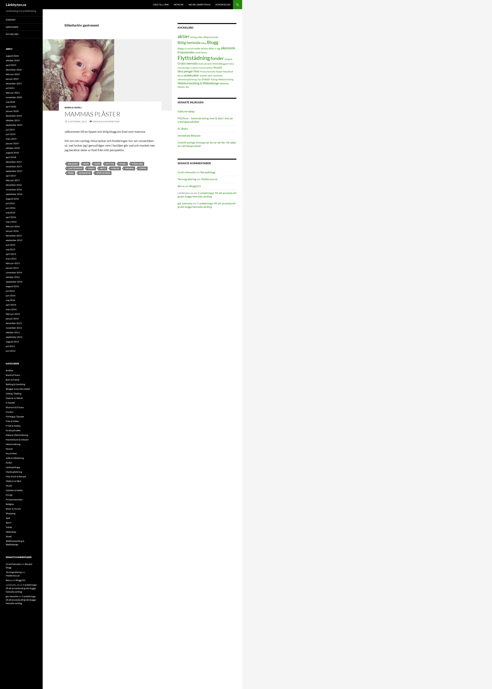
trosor (206, 79)
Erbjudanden (186, 52)
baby (86, 164)
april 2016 (11, 217)
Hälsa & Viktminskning (17, 435)
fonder (217, 58)
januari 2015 (12, 267)
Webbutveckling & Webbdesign (198, 83)
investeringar (184, 67)
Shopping (10, 513)
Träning (214, 79)
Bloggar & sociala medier (189, 48)
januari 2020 (12, 111)
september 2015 (14, 240)
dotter (110, 164)
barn (97, 164)
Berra (181, 186)
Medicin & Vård (13, 481)
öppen (142, 168)
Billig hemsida (189, 42)
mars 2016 (11, 221)
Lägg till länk (161, 4)
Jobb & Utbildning (15, 458)
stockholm (218, 75)
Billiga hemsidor (211, 37)
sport (210, 75)
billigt (203, 43)
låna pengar (185, 71)
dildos (211, 48)
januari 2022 (12, 78)
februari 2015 (13, 263)
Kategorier (12, 27)
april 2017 (11, 175)
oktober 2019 (13, 120)
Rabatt (219, 71)
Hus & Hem (11, 453)
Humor (9, 448)
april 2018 (11, 157)
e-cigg (217, 48)
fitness (204, 52)
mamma (129, 168)
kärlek (115, 168)
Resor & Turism (13, 508)
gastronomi (75, 168)
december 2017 (14, 161)
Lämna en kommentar (106, 121)
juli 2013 (10, 346)
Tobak (9, 527)
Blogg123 (195, 186)
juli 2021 (10, 88)
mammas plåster (92, 114)
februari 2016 (13, 226)
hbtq (103, 168)
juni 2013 (10, 350)
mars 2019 (11, 138)
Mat (196, 71)
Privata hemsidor (208, 71)
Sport (8, 522)
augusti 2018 (12, 152)
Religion (10, 504)
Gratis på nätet (205, 63)
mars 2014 (11, 309)
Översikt (11, 19)
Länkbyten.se (16, 4)
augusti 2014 (12, 286)
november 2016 (14, 189)
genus (91, 168)
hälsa (231, 63)
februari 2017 (13, 180)
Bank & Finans (13, 375)
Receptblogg (207, 172)
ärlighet (73, 164)
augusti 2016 (12, 198)
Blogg (212, 42)
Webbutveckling (226, 79)
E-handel (10, 402)
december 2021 (14, 83)
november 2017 (14, 166)
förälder (137, 164)
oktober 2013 (13, 332)
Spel (8, 518)
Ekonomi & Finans (15, 407)
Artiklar (178, 4)
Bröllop (204, 48)
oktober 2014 (13, 277)
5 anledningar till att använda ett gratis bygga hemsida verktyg (207, 194)
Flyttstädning (194, 57)
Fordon (9, 411)
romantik (85, 173)
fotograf (228, 59)
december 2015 (14, 235)
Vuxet (9, 536)
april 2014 (11, 304)
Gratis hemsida (188, 63)
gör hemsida (185, 203)
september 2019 (14, 125)
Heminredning (13, 444)
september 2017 (14, 171)
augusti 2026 (12, 55)
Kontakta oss (222, 4)
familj (122, 164)
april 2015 (11, 254)
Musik (9, 485)
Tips (199, 79)
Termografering (187, 179)
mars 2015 (11, 258)
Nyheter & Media (14, 490)
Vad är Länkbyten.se (199, 4)
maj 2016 (10, 212)
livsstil (218, 67)
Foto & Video (12, 421)
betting (193, 37)
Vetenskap (11, 531)
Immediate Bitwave (189, 135)
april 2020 (11, 106)
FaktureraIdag (186, 111)
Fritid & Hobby (13, 425)
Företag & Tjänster (15, 416)
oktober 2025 (13, 60)
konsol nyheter (206, 67)
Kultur (9, 462)
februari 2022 (13, 74)
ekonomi (228, 48)
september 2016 (14, 194)
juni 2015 (10, 244)
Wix (187, 87)
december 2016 (14, 184)
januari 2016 (12, 231)
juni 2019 (10, 134)
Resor (180, 75)
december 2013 (14, 323)
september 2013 (14, 337)
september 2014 (14, 281)
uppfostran (103, 173)
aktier (184, 36)
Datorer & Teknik (14, 398)
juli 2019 (10, 129)
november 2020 (14, 97)
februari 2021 (13, 92)
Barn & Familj (73, 107)
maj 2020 (10, 101)
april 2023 (11, 65)
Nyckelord (12, 34)
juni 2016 (10, 207)
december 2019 (14, 115)
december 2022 (14, 69)
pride (71, 173)
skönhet (203, 75)
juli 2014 (10, 290)
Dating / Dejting (13, 393)
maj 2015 (10, 249)
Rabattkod (228, 71)
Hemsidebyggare (221, 63)
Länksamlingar (13, 467)
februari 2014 (13, 314)
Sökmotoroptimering (187, 79)
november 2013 (14, 327)
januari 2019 (12, 143)
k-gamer (195, 67)
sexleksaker (191, 75)
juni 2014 (10, 295)
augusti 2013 (12, 341)
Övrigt (9, 494)
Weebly (181, 87)
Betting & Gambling (15, 384)
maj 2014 (10, 300)
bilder (200, 37)
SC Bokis (183, 128)
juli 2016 (10, 203)
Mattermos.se (209, 179)
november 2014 (14, 272)
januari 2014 (12, 318)
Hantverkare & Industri (17, 439)
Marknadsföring (14, 471)
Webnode (224, 83)
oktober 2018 (13, 148)
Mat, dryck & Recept (16, 476)
